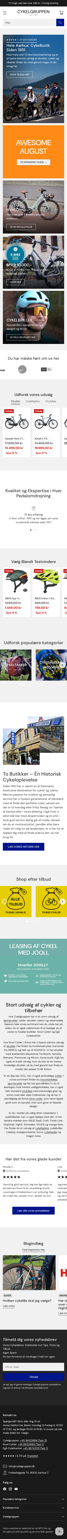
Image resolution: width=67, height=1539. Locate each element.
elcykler (10, 1046)
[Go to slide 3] (30, 685)
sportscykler (15, 1083)
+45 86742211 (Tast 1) (35, 1448)
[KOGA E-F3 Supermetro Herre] (46, 421)
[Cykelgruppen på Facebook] (5, 1489)
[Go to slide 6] (40, 685)
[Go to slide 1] (24, 685)
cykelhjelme (42, 1128)
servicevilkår (38, 1531)
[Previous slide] (4, 665)
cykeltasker (50, 1132)
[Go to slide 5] (37, 685)
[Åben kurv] (61, 12)
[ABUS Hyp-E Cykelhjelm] (16, 581)
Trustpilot (32, 1455)
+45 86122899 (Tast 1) (31, 1444)
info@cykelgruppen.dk (22, 1466)
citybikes (27, 1091)
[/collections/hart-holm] (33, 317)
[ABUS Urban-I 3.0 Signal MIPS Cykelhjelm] (46, 581)
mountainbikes (48, 1079)
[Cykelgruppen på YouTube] (16, 1489)
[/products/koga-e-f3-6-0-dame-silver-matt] (33, 262)
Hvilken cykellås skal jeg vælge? (27, 1301)
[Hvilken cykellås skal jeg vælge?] (29, 1272)
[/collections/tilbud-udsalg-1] (33, 79)
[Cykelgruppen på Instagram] (10, 1489)
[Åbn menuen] (4, 12)
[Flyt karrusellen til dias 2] (33, 530)
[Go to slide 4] (33, 685)
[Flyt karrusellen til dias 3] (36, 530)
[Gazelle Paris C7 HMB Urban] (16, 421)
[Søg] (60, 22)
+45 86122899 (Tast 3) (33, 1440)
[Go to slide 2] (27, 685)
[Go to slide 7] (43, 685)
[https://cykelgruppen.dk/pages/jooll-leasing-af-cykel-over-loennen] (33, 975)
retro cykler (36, 1098)
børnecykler (11, 1020)
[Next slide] (62, 665)
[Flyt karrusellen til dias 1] (30, 530)
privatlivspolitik (20, 1531)
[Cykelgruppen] (34, 12)
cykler (58, 1075)
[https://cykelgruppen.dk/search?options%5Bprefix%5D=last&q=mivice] (33, 207)
